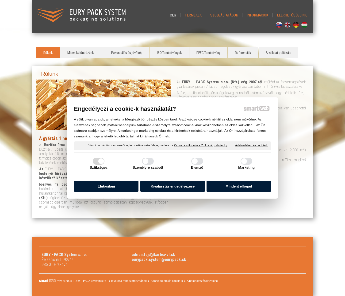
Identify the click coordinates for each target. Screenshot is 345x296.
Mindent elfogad (239, 186)
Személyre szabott (148, 167)
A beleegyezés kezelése (202, 281)
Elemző (197, 167)
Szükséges (99, 167)
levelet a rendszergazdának (129, 281)
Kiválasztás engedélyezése (173, 186)
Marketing (246, 167)
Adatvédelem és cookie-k (251, 145)
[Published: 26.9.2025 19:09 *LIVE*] (59, 281)
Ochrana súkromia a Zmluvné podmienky (200, 145)
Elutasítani (106, 186)
